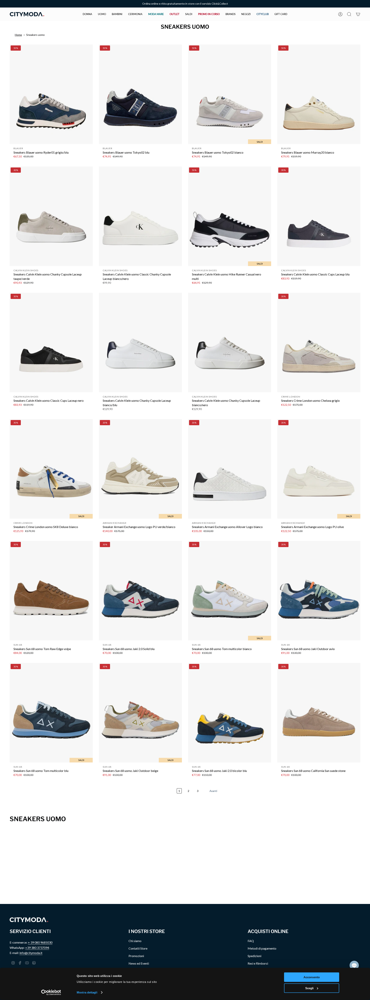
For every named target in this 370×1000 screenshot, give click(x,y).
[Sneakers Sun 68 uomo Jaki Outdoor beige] (140, 712)
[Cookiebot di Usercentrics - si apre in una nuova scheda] (51, 992)
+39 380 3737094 (37, 947)
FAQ (251, 941)
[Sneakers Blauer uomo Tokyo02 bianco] (229, 94)
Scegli (309, 988)
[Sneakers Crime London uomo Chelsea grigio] (318, 342)
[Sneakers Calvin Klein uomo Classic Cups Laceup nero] (51, 342)
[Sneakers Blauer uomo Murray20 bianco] (318, 94)
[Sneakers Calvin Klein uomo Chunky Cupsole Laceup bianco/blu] (140, 342)
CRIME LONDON (290, 396)
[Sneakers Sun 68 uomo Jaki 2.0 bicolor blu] (229, 712)
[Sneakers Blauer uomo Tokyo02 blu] (140, 94)
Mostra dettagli (87, 992)
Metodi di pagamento (262, 948)
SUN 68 (17, 644)
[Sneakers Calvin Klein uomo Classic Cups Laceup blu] (318, 216)
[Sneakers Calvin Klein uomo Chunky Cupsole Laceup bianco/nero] (229, 342)
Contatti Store (138, 948)
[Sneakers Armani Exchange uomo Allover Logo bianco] (229, 469)
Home (18, 34)
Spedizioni (254, 956)
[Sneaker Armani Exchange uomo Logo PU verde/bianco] (140, 469)
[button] (87, 14)
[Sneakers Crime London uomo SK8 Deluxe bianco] (51, 469)
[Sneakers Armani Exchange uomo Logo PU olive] (318, 469)
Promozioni (136, 956)
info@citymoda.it (30, 953)
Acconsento (312, 977)
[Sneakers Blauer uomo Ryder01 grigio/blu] (51, 94)
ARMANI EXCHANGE (115, 522)
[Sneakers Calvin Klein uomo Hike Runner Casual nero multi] (229, 216)
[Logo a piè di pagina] (29, 919)
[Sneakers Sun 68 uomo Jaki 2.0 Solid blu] (140, 590)
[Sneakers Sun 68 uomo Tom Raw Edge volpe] (51, 590)
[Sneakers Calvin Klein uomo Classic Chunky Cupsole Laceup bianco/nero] (140, 216)
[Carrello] (358, 14)
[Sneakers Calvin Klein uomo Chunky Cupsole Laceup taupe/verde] (51, 216)
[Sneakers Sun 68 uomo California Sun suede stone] (318, 712)
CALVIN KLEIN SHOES (25, 270)
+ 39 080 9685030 (40, 942)
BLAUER (18, 148)
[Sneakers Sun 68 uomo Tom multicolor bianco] (229, 590)
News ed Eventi (139, 963)
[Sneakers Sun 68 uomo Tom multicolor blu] (51, 712)
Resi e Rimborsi (258, 963)
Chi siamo (135, 941)
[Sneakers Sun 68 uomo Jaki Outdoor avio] (318, 590)
